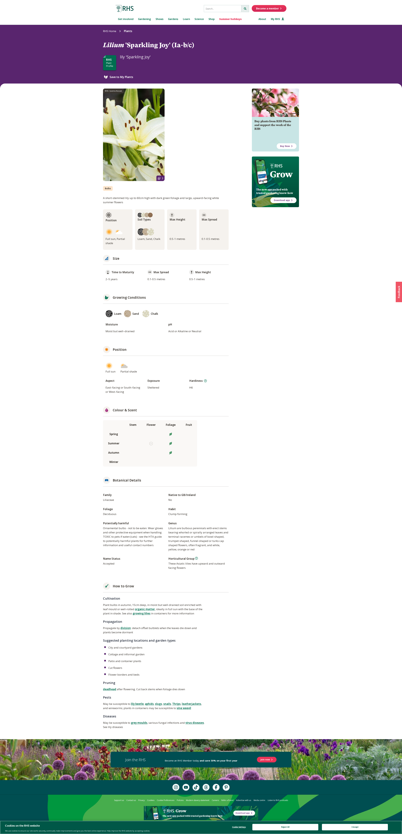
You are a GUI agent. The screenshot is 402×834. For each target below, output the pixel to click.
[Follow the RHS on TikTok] (196, 787)
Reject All (285, 827)
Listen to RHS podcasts (278, 800)
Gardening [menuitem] (144, 19)
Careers (215, 800)
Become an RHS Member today (201, 760)
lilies (147, 613)
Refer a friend (227, 800)
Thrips (176, 704)
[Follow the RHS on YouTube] (185, 787)
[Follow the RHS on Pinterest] (226, 787)
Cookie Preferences (165, 800)
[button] (399, 292)
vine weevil (184, 708)
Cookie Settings (239, 827)
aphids (149, 704)
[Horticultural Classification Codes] (196, 558)
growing (138, 613)
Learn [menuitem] (186, 19)
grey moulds (139, 723)
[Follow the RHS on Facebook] (216, 787)
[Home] (125, 9)
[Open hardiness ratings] (205, 380)
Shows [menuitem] (159, 19)
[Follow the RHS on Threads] (206, 787)
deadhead (109, 689)
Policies (180, 800)
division (125, 628)
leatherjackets (191, 704)
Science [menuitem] (199, 19)
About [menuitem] (262, 19)
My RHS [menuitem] (276, 19)
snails (167, 704)
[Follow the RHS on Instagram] (175, 787)
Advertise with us (243, 800)
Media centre (259, 800)
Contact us (131, 800)
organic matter (145, 609)
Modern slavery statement (197, 800)
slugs (158, 704)
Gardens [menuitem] (173, 19)
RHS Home (109, 31)
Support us (119, 800)
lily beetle (137, 704)
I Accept (355, 827)
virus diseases (194, 723)
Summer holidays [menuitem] (230, 19)
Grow (281, 174)
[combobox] (222, 8)
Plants (128, 31)
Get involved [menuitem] (125, 19)
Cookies (150, 800)
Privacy (141, 800)
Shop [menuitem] (212, 19)
